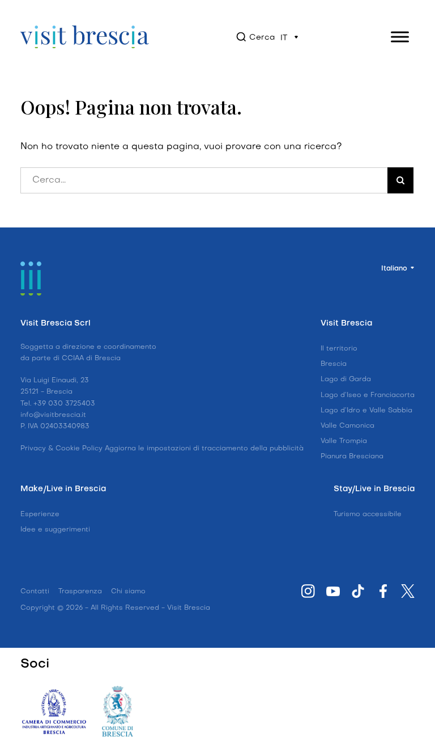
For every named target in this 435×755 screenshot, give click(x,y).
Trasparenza (80, 591)
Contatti (34, 591)
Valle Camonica (347, 426)
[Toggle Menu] (400, 36)
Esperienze (39, 514)
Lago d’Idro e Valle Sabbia (366, 410)
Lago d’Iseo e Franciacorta (368, 395)
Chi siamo (128, 591)
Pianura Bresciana (352, 456)
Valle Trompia (344, 441)
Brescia (334, 364)
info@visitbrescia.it (53, 415)
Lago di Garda (346, 379)
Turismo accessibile (368, 514)
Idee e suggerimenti (55, 529)
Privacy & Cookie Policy (61, 448)
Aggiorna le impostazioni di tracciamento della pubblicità (204, 448)
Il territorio (339, 348)
